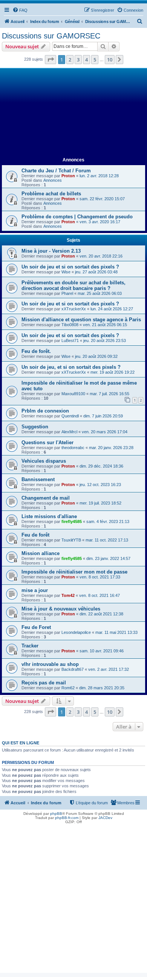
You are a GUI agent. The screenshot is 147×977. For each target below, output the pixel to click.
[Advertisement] (73, 113)
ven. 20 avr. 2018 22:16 (101, 256)
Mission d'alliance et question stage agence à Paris (81, 319)
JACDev (105, 818)
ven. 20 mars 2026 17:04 (104, 431)
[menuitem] (20, 10)
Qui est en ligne (20, 743)
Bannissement (38, 479)
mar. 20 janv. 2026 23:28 (111, 447)
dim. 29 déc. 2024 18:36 (101, 466)
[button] (50, 59)
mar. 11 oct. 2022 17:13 (107, 540)
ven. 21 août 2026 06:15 (105, 324)
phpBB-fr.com (66, 818)
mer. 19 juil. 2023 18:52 (100, 503)
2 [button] (70, 59)
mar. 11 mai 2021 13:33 (116, 632)
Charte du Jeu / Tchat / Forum (56, 170)
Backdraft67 (72, 669)
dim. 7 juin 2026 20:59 (103, 416)
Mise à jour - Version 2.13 (51, 251)
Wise (65, 272)
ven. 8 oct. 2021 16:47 (99, 595)
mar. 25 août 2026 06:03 (100, 293)
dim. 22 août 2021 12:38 (101, 614)
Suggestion (34, 426)
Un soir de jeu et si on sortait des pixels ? (70, 267)
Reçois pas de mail (43, 683)
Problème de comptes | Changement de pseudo (77, 216)
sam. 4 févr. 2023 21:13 (107, 521)
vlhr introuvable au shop (50, 664)
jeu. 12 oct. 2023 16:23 (100, 484)
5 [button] (94, 59)
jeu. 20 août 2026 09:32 (96, 356)
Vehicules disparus (43, 461)
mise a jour (34, 590)
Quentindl (70, 416)
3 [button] (78, 59)
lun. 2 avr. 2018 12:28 (99, 175)
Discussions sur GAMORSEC (51, 36)
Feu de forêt (35, 535)
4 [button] (86, 59)
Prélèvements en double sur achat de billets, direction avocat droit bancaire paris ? (73, 285)
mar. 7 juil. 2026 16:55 (109, 393)
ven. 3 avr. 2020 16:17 (100, 221)
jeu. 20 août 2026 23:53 (104, 340)
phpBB (56, 813)
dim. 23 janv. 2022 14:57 (108, 558)
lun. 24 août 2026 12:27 (111, 309)
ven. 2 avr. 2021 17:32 (108, 669)
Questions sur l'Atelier (47, 442)
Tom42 (68, 595)
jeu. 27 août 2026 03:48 (96, 272)
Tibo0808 (69, 324)
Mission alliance (40, 553)
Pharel (67, 293)
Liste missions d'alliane (49, 516)
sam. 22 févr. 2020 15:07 (102, 198)
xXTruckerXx (73, 309)
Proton (68, 175)
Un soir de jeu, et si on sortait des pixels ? (71, 367)
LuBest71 (70, 340)
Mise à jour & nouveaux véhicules (60, 609)
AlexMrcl (69, 431)
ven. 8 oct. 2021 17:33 (100, 577)
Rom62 (68, 688)
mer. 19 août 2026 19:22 (112, 372)
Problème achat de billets (51, 193)
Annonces (52, 180)
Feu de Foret (36, 627)
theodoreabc (72, 447)
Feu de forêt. (36, 351)
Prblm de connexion (45, 411)
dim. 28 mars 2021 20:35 (101, 688)
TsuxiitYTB (71, 540)
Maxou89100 (73, 393)
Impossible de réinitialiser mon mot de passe (74, 572)
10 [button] (109, 59)
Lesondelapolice (76, 632)
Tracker (29, 646)
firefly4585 (71, 521)
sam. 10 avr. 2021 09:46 (102, 651)
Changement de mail (45, 498)
